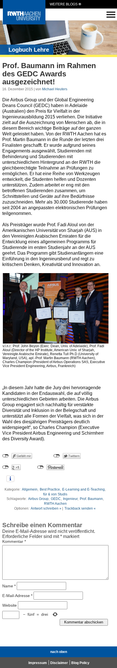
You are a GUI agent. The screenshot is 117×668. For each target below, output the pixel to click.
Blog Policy (80, 663)
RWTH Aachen (55, 504)
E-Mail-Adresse (17, 595)
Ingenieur (70, 499)
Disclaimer (59, 663)
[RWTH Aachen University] (24, 22)
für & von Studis (55, 494)
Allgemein (29, 489)
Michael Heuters (54, 89)
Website (9, 605)
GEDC (56, 499)
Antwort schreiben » (46, 508)
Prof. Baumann (91, 499)
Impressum (37, 663)
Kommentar (14, 541)
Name (9, 585)
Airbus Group (38, 499)
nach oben (58, 652)
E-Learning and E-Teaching (83, 489)
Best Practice (50, 489)
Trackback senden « (80, 508)
